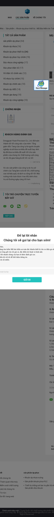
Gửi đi (27, 279)
